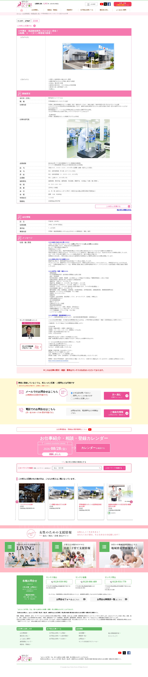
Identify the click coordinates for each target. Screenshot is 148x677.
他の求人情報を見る (124, 210)
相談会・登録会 (52, 10)
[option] (30, 501)
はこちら (71, 429)
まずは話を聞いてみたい (82, 393)
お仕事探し (35, 10)
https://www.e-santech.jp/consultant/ (58, 360)
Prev (17, 502)
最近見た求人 (104, 10)
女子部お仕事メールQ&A (57, 639)
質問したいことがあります (82, 395)
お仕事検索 (23, 633)
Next (131, 502)
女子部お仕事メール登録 (57, 633)
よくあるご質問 (121, 10)
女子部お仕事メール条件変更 (58, 636)
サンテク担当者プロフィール (88, 641)
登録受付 (69, 10)
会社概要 (93, 4)
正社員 (35, 21)
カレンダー (93, 447)
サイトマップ (112, 636)
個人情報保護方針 (114, 633)
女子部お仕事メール (86, 10)
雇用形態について (25, 641)
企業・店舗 (122, 4)
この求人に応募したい (81, 398)
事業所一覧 (82, 636)
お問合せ (81, 639)
